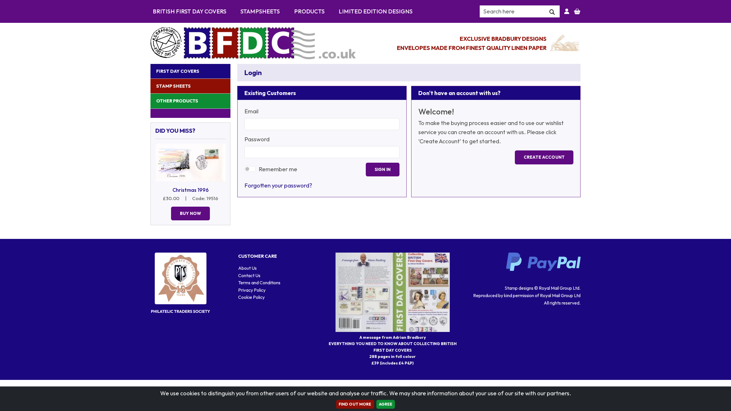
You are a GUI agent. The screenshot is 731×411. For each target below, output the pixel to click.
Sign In (383, 169)
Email (251, 111)
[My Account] (566, 11)
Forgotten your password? (278, 185)
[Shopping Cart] (577, 11)
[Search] (552, 12)
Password (257, 139)
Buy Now (190, 213)
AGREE (386, 404)
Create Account (544, 157)
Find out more (355, 404)
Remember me (278, 169)
